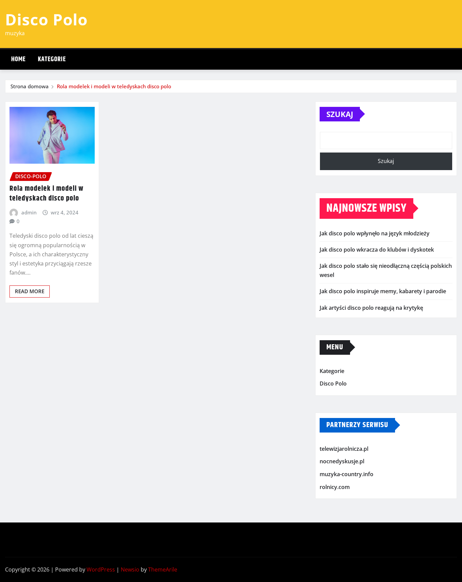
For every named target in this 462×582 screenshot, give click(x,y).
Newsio (130, 569)
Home (18, 59)
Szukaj (339, 114)
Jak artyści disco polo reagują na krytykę (371, 307)
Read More (29, 291)
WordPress (101, 569)
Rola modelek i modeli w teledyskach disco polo (114, 86)
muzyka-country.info (346, 474)
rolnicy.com (335, 487)
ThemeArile (162, 569)
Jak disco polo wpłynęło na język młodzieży (375, 233)
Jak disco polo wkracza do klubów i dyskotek (377, 249)
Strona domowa (29, 86)
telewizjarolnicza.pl (344, 448)
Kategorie (52, 59)
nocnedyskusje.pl (342, 461)
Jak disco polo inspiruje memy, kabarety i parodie (383, 291)
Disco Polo (46, 19)
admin (29, 212)
